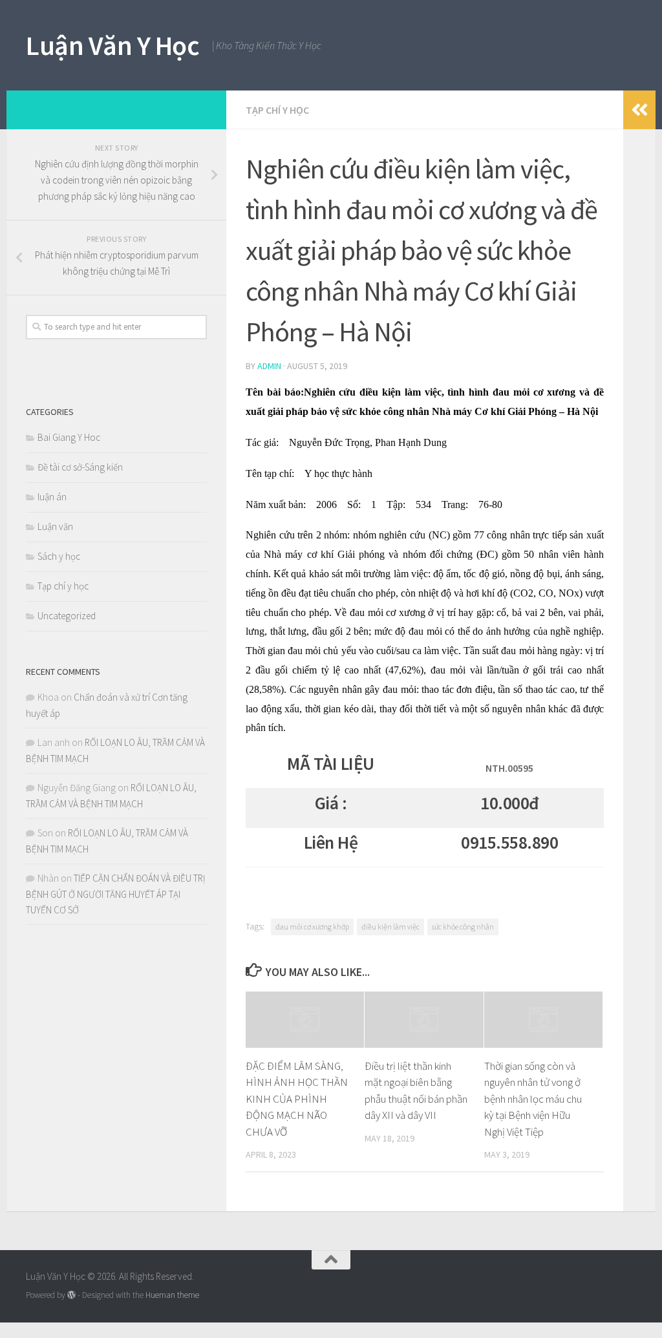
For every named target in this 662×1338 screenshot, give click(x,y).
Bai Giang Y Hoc (68, 437)
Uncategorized (66, 616)
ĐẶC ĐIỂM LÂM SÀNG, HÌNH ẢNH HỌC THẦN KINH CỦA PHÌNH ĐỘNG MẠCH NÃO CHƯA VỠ (297, 1099)
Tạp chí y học (277, 109)
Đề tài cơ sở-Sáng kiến (80, 467)
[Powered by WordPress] (71, 1295)
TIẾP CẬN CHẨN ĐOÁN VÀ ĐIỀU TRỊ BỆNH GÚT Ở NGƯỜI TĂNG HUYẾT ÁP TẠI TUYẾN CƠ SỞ (116, 894)
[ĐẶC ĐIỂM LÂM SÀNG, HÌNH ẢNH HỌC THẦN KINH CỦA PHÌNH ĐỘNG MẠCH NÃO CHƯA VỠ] (305, 1019)
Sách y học (58, 556)
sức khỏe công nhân (463, 926)
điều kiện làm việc (390, 926)
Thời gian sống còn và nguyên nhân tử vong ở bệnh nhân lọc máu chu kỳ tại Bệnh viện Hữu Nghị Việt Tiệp (533, 1099)
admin (269, 366)
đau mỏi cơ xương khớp (312, 926)
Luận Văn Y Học (112, 45)
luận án (52, 497)
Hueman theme (172, 1295)
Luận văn (55, 526)
